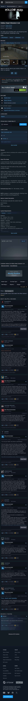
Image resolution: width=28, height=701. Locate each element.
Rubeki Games (9, 25)
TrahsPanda (7, 563)
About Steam (6, 652)
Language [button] (22, 281)
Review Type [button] (4, 281)
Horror (11, 37)
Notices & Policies (7, 673)
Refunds (5, 678)
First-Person (4, 37)
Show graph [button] (22, 286)
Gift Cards (5, 662)
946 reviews (13, 378)
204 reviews (6, 302)
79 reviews (13, 539)
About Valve (17, 652)
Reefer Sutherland (8, 340)
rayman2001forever (9, 588)
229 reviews (13, 406)
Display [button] (18, 284)
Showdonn (6, 538)
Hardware (17, 657)
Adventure (17, 37)
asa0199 (6, 431)
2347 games (6, 501)
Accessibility (6, 670)
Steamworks (6, 657)
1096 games (6, 472)
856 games (6, 378)
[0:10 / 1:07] (14, 51)
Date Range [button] (4, 284)
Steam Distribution (7, 659)
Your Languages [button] (8, 291)
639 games (6, 589)
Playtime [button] (12, 284)
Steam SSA (5, 654)
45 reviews (6, 564)
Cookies (4, 675)
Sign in (2, 68)
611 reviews (13, 472)
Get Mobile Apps (8, 696)
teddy (5, 376)
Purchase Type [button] (13, 281)
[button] (3, 6)
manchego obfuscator (9, 405)
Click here (16, 80)
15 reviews (6, 433)
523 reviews (13, 501)
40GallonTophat (8, 471)
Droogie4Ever (7, 301)
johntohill (6, 500)
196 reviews (6, 342)
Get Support (17, 673)
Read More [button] (23, 329)
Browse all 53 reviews (14, 634)
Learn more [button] (23, 124)
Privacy (4, 668)
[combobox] (15, 2)
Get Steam (17, 668)
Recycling (17, 659)
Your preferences (13, 265)
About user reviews (5, 265)
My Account (17, 675)
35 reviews (13, 589)
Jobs (16, 654)
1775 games (6, 406)
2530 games (6, 539)
